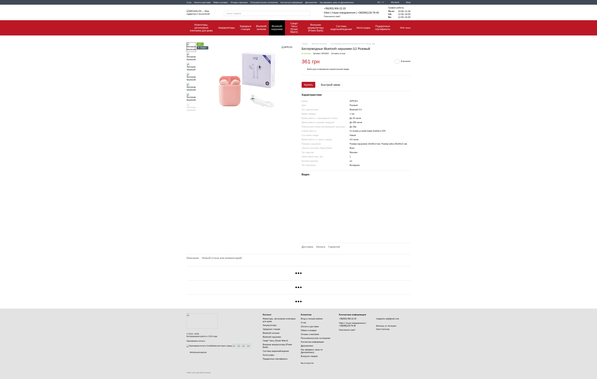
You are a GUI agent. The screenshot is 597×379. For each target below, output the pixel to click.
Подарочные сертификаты (382, 27)
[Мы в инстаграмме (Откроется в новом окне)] (373, 2)
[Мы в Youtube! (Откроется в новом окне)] (369, 2)
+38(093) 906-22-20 (335, 8)
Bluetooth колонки (261, 27)
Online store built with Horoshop (199, 373)
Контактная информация (291, 2)
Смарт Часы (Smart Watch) (294, 27)
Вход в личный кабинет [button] (312, 319)
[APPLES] (287, 47)
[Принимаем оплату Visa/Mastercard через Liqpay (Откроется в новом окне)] (209, 346)
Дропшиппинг (311, 2)
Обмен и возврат (220, 2)
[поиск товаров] (307, 13)
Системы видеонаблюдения (341, 27)
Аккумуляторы (226, 27)
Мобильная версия (198, 352)
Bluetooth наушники (277, 27)
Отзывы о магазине (239, 2)
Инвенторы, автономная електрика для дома (201, 27)
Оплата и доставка (202, 2)
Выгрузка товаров (309, 356)
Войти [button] (310, 69)
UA (383, 2)
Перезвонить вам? (332, 16)
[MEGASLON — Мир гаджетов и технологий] (202, 321)
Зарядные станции (245, 27)
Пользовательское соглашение (264, 2)
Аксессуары (363, 27)
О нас (189, 2)
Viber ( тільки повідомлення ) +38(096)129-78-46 (351, 12)
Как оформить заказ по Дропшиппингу (337, 2)
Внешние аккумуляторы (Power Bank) (316, 27)
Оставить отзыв (338, 53)
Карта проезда (382, 329)
